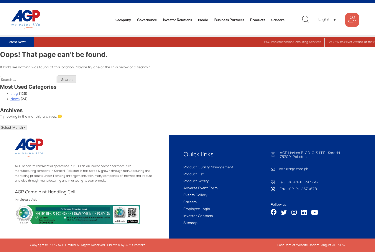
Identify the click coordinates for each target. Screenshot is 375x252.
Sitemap (190, 223)
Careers (278, 20)
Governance (147, 20)
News (15, 99)
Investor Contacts (198, 216)
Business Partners (229, 20)
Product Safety (196, 181)
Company (123, 20)
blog (14, 93)
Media (203, 20)
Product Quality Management (208, 167)
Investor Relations (177, 20)
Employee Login (196, 209)
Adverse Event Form (200, 188)
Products (257, 20)
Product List (193, 174)
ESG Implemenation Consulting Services (288, 42)
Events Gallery (195, 195)
